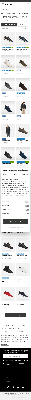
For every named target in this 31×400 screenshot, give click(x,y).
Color (21, 24)
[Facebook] (8, 388)
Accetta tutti (15, 221)
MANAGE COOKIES (21, 397)
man (2, 13)
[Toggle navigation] (2, 4)
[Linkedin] (23, 388)
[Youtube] (18, 388)
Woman (20, 360)
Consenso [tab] (5, 174)
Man (27, 360)
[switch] (27, 206)
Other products (15, 315)
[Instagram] (13, 388)
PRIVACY (8, 397)
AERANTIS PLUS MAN (7, 49)
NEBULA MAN (20, 232)
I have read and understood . (14, 363)
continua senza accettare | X (19, 170)
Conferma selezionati (15, 227)
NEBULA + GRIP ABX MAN (7, 256)
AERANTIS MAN (20, 118)
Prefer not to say (9, 360)
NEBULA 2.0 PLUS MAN (22, 72)
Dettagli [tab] (14, 174)
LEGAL (13, 397)
